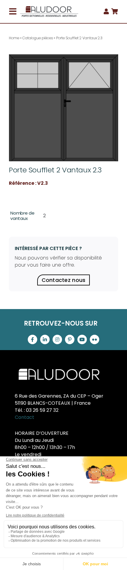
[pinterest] (69, 339)
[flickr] (94, 339)
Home (14, 37)
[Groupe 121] (49, 8)
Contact (24, 417)
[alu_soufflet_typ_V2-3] (63, 108)
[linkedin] (45, 339)
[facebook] (32, 339)
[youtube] (82, 339)
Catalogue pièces (37, 37)
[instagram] (57, 339)
